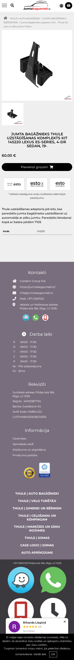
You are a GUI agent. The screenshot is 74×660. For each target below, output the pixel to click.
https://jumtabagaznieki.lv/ (38, 287)
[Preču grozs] (68, 5)
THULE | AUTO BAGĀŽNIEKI (25, 18)
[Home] (6, 18)
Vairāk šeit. (40, 654)
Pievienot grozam (34, 167)
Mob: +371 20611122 (32, 298)
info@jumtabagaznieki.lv (36, 293)
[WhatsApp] (53, 580)
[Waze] (21, 580)
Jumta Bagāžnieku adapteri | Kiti (38, 22)
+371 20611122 (20, 563)
